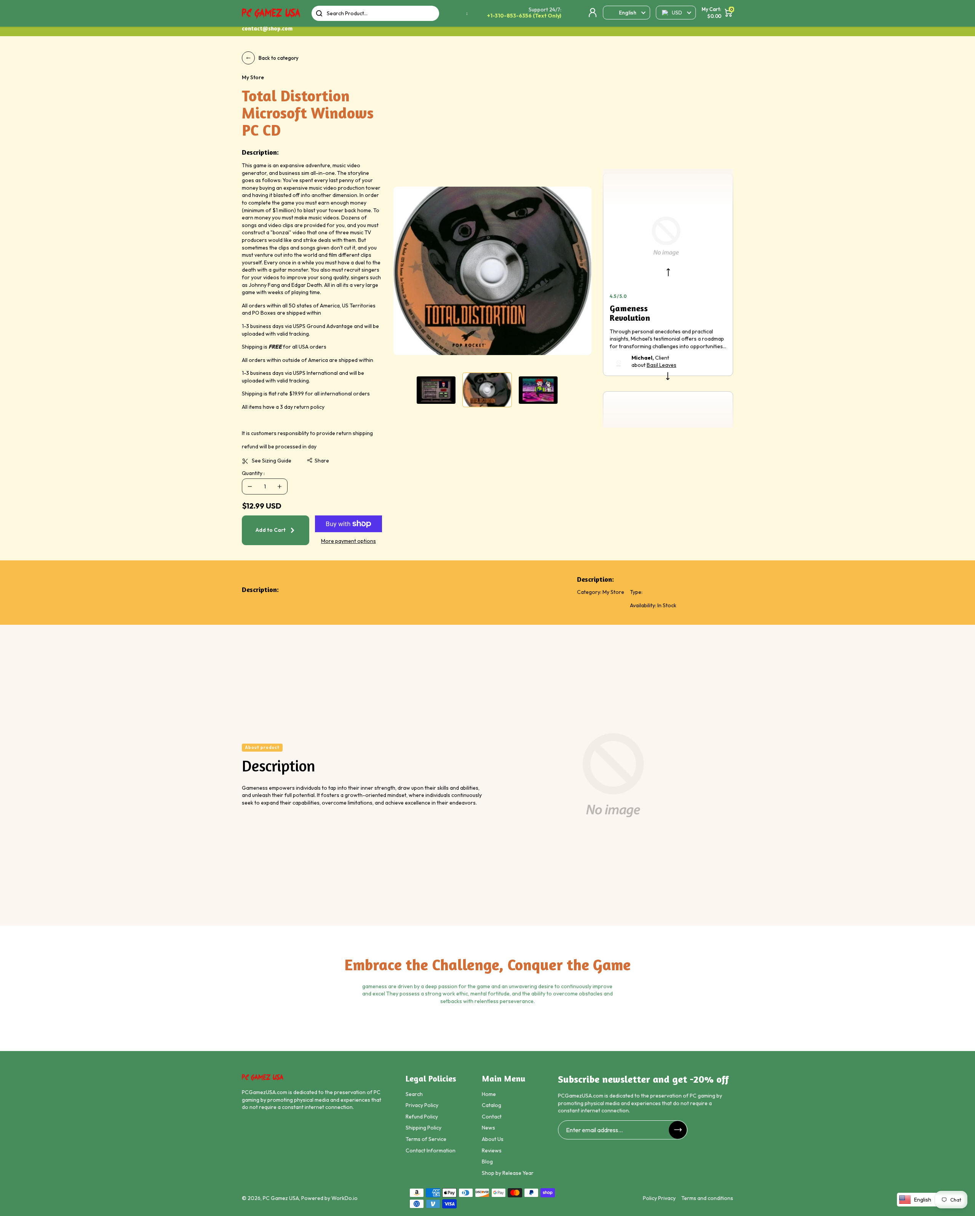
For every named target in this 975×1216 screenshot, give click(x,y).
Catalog (491, 1105)
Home (489, 1094)
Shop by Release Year (508, 1173)
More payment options (348, 541)
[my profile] (592, 12)
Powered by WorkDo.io (329, 1198)
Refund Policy (422, 1116)
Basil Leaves (661, 365)
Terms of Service (426, 1139)
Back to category (279, 58)
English (627, 12)
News (488, 1127)
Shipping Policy (423, 1127)
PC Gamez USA (281, 1198)
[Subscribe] (678, 1130)
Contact (492, 1116)
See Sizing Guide (271, 460)
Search (414, 1094)
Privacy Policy (422, 1105)
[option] (492, 271)
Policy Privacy (659, 1198)
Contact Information (431, 1150)
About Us (492, 1139)
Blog (487, 1161)
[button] (318, 461)
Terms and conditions (707, 1198)
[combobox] (375, 13)
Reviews (492, 1150)
